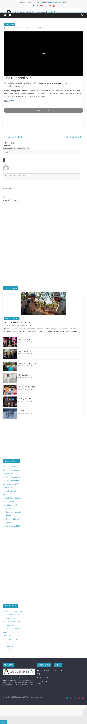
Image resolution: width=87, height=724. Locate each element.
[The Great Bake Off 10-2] (10, 386)
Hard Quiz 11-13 (24, 399)
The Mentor (7, 522)
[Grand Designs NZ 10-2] (10, 362)
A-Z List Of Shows (43, 670)
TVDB (12, 101)
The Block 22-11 (8, 646)
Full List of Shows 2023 (11, 526)
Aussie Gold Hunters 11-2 (19, 322)
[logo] (19, 670)
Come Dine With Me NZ (11, 477)
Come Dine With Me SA (11, 480)
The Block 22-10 (8, 650)
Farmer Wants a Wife (10, 484)
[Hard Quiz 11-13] (10, 398)
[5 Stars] (38, 83)
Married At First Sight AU (12, 498)
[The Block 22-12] (10, 374)
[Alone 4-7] (10, 409)
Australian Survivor (10, 466)
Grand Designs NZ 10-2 (27, 363)
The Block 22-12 (24, 375)
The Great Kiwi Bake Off (12, 519)
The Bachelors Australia (12, 512)
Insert (3, 722)
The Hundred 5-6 (13, 137)
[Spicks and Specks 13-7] (10, 338)
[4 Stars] (30, 83)
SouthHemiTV (24, 325)
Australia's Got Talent (11, 470)
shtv (23, 28)
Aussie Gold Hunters (11, 318)
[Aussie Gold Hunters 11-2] (43, 293)
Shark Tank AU (8, 508)
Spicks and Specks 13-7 (27, 339)
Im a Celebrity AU (9, 491)
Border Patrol (8, 473)
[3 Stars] (23, 83)
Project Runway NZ (10, 505)
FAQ (38, 674)
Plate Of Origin (8, 501)
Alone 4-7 (22, 410)
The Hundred (9, 24)
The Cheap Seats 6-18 (11, 639)
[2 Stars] (15, 83)
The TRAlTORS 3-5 (54, 2)
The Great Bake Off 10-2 (27, 387)
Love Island (7, 494)
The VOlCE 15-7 (8, 643)
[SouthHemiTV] (5, 15)
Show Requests (43, 677)
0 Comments (32, 28)
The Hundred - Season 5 (47, 28)
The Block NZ (7, 515)
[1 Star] (7, 83)
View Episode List (43, 110)
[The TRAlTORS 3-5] (10, 350)
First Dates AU (8, 487)
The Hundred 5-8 (74, 137)
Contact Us (58, 670)
